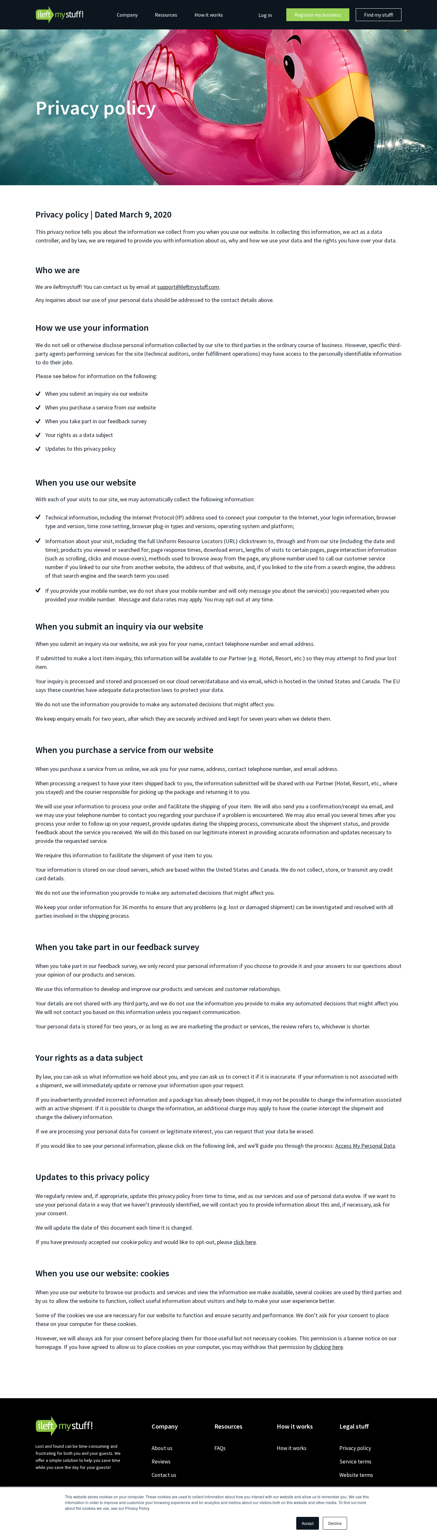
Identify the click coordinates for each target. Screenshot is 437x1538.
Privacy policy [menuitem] (355, 1448)
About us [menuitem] (162, 1448)
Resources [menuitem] (166, 15)
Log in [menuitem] (265, 15)
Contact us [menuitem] (164, 1475)
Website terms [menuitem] (356, 1475)
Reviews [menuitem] (161, 1461)
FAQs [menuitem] (220, 1448)
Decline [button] (335, 1523)
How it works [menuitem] (209, 15)
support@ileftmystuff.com (188, 286)
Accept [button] (308, 1523)
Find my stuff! (378, 15)
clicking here (328, 1347)
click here (245, 1242)
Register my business (318, 15)
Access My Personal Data (365, 1145)
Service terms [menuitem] (355, 1461)
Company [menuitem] (127, 15)
